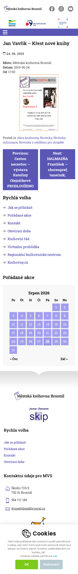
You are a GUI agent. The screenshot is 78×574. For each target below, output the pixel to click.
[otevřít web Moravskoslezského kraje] (40, 23)
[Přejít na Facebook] (52, 9)
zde (55, 556)
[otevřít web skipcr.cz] (39, 414)
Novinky (46, 138)
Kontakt (14, 223)
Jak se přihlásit (20, 207)
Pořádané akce (19, 215)
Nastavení (51, 564)
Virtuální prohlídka (23, 247)
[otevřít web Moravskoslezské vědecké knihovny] (65, 23)
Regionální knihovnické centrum (34, 254)
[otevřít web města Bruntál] (14, 23)
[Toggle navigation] (5, 32)
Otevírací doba (19, 231)
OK (26, 564)
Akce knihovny (28, 138)
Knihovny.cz (18, 262)
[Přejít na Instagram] (61, 9)
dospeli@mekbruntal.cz (28, 508)
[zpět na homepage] (23, 8)
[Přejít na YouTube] (70, 9)
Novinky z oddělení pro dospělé (41, 142)
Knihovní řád (18, 239)
